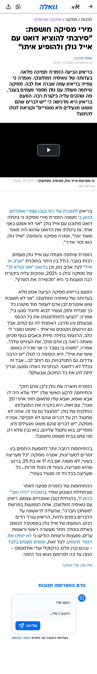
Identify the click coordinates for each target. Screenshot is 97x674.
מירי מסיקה (70, 565)
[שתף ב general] (8, 6)
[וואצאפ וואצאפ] (18, 6)
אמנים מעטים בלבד (27, 542)
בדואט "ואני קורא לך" (27, 267)
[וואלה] (48, 6)
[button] (75, 6)
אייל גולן (86, 565)
